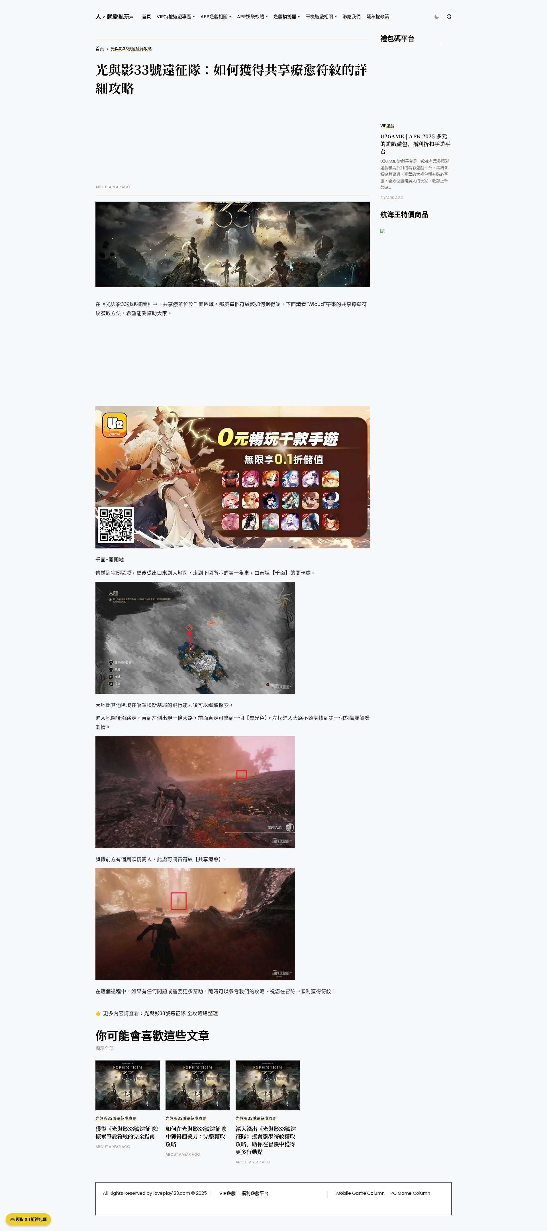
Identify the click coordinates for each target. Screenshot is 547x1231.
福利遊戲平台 (255, 1193)
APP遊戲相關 (214, 16)
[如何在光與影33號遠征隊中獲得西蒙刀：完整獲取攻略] (198, 1085)
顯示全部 (104, 1048)
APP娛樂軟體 (250, 16)
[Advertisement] (232, 144)
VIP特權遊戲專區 (174, 16)
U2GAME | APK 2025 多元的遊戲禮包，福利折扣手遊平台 (415, 143)
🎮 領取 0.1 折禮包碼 (28, 1219)
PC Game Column (410, 1193)
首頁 (146, 16)
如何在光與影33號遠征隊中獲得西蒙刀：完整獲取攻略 (196, 1136)
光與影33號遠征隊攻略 (131, 49)
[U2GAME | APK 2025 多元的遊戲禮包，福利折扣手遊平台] (416, 85)
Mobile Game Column (360, 1193)
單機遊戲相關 (319, 16)
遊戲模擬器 (285, 16)
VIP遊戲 (387, 126)
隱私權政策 (377, 16)
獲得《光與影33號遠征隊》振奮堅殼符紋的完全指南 (126, 1132)
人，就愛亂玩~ (114, 17)
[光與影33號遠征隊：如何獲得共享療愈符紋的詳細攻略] (232, 244)
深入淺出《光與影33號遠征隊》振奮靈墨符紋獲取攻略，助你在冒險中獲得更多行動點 (266, 1140)
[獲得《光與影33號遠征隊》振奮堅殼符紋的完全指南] (127, 1085)
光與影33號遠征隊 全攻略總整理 (181, 1013)
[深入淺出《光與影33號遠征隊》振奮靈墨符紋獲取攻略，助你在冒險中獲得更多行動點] (268, 1085)
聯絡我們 (351, 16)
